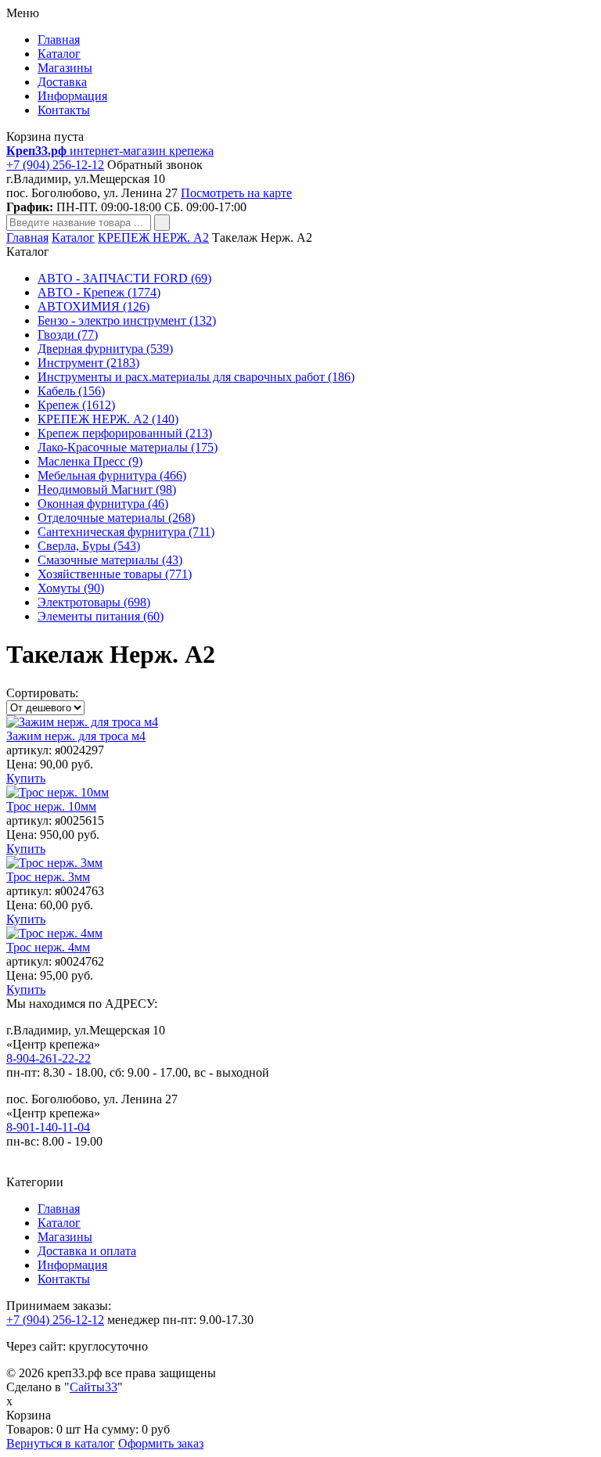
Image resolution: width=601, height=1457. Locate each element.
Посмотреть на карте (236, 193)
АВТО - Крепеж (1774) (99, 292)
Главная (59, 39)
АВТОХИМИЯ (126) (93, 306)
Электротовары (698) (94, 602)
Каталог (59, 53)
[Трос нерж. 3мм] (54, 862)
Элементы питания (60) (101, 616)
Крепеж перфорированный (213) (125, 433)
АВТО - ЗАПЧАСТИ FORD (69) (124, 278)
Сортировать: (42, 693)
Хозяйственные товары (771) (115, 574)
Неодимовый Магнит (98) (107, 489)
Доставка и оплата (87, 1250)
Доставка (62, 81)
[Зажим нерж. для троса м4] (82, 721)
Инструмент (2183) (88, 362)
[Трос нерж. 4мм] (54, 933)
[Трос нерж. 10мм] (57, 792)
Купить (25, 778)
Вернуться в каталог (60, 1443)
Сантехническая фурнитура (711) (126, 531)
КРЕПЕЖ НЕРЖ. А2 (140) (108, 419)
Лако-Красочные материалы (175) (128, 447)
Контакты (64, 110)
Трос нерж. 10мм (51, 806)
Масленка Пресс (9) (90, 461)
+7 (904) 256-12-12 (55, 164)
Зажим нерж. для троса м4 (76, 736)
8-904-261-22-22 (48, 1058)
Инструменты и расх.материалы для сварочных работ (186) (196, 376)
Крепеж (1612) (76, 405)
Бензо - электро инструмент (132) (127, 320)
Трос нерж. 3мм (48, 876)
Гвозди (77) (68, 334)
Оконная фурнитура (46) (103, 503)
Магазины (65, 67)
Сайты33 (93, 1387)
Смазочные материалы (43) (110, 560)
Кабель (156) (71, 391)
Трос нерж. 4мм (48, 947)
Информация (72, 96)
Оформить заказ (160, 1443)
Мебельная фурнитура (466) (112, 475)
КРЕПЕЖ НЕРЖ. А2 (153, 237)
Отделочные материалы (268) (116, 517)
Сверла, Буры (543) (89, 545)
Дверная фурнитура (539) (105, 348)
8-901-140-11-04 (48, 1127)
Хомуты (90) (71, 588)
